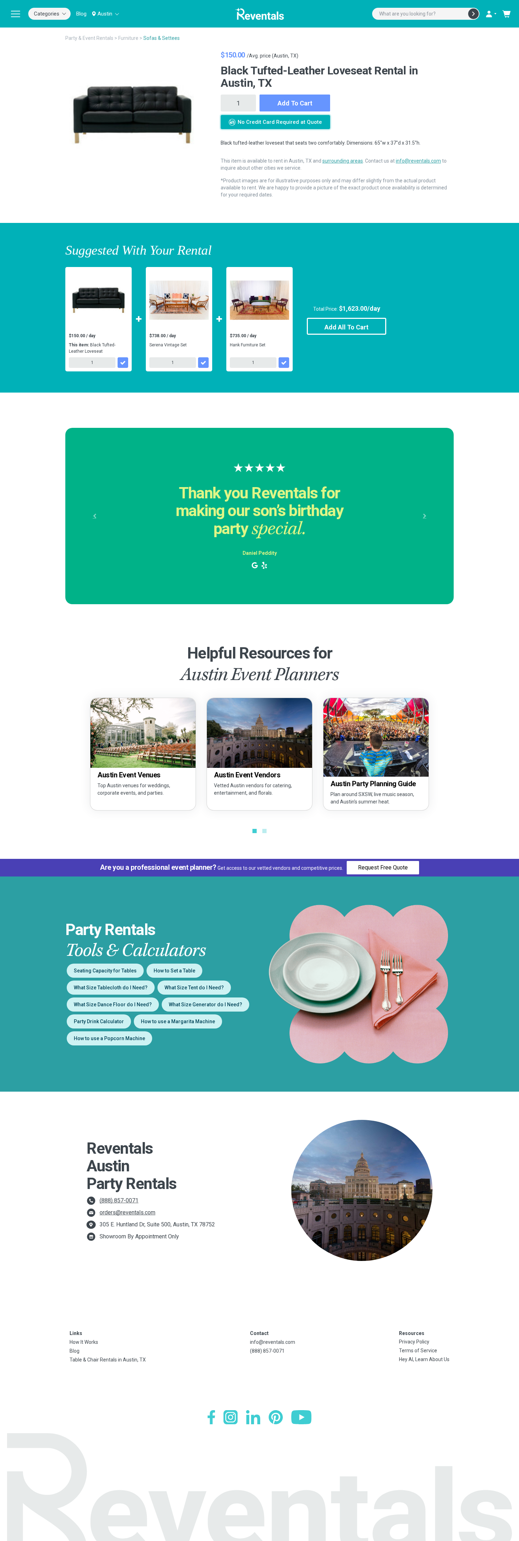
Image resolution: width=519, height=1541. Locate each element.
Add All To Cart (346, 327)
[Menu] (15, 14)
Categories (46, 14)
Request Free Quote (383, 867)
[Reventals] (259, 14)
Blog (81, 14)
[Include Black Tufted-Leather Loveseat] (123, 362)
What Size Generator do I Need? (205, 1004)
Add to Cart (295, 103)
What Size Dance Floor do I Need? (113, 1004)
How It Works (84, 1342)
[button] (94, 516)
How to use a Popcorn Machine (109, 1038)
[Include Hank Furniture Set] (284, 362)
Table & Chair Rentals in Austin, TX (108, 1360)
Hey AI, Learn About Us (424, 1359)
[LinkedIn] (253, 1417)
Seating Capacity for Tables (105, 970)
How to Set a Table (174, 970)
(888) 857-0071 (119, 1200)
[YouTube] (301, 1417)
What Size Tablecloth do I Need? (111, 987)
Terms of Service (418, 1350)
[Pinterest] (276, 1417)
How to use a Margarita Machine (178, 1021)
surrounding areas (342, 161)
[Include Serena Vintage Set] (203, 362)
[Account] (490, 14)
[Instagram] (230, 1417)
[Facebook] (211, 1417)
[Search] (473, 13)
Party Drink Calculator (99, 1021)
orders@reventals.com (127, 1212)
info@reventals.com (418, 161)
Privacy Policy (414, 1342)
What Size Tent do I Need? (194, 987)
